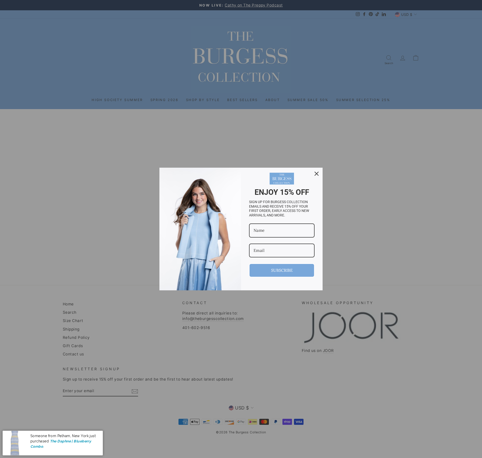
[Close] (317, 174)
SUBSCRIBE (282, 270)
